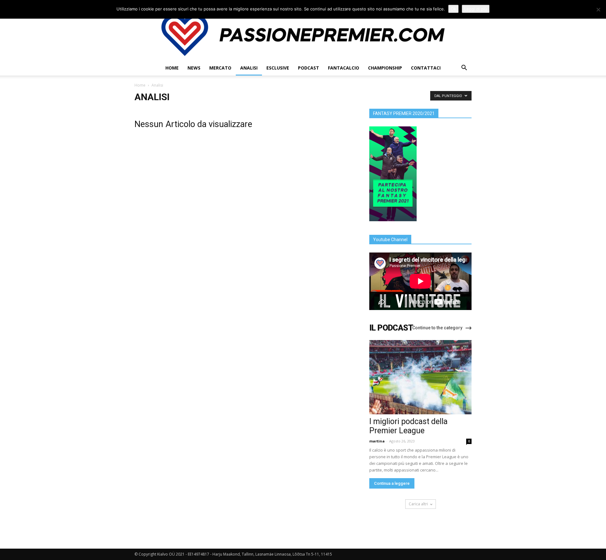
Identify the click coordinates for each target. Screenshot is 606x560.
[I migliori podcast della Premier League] (420, 377)
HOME (172, 68)
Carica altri (418, 504)
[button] (464, 68)
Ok (453, 8)
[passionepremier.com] (303, 34)
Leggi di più (475, 8)
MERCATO (220, 68)
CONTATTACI (426, 68)
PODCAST (308, 68)
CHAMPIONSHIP (385, 68)
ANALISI (249, 68)
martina (377, 441)
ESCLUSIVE (277, 68)
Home (140, 85)
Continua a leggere (392, 483)
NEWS (193, 68)
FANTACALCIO (343, 68)
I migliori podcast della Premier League (408, 426)
